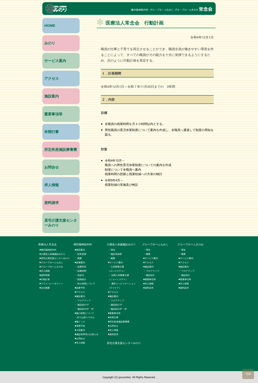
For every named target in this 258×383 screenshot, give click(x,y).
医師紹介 (81, 279)
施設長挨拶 (116, 253)
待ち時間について (86, 283)
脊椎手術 (80, 325)
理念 (148, 249)
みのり (49, 43)
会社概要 (45, 287)
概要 (79, 258)
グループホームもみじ (52, 262)
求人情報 (51, 185)
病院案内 (80, 249)
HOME (49, 26)
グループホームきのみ (52, 266)
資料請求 (51, 203)
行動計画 (45, 279)
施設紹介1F (83, 304)
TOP (248, 374)
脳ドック (81, 321)
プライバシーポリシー (52, 283)
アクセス (51, 78)
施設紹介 (150, 275)
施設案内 (51, 96)
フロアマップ (84, 300)
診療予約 (80, 287)
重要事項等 (53, 114)
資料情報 (45, 275)
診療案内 (80, 262)
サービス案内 (55, 61)
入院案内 (80, 329)
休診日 (80, 275)
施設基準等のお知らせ (87, 334)
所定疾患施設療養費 (60, 150)
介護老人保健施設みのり (53, 253)
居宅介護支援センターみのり (55, 258)
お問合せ (51, 167)
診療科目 (81, 266)
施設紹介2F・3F (85, 308)
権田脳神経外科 (83, 244)
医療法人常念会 (47, 244)
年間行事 (51, 132)
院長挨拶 (81, 253)
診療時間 (81, 270)
